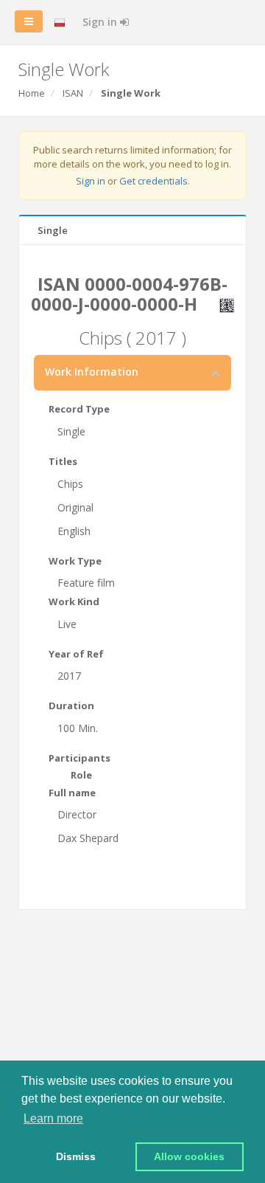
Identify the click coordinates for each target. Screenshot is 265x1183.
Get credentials (153, 180)
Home (31, 93)
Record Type (79, 408)
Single (53, 230)
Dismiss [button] (76, 1156)
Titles (63, 461)
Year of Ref (76, 654)
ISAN (73, 93)
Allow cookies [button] (189, 1156)
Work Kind (74, 601)
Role (81, 775)
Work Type (75, 561)
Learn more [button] (53, 1118)
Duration (71, 705)
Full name (72, 792)
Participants (79, 758)
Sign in (101, 22)
